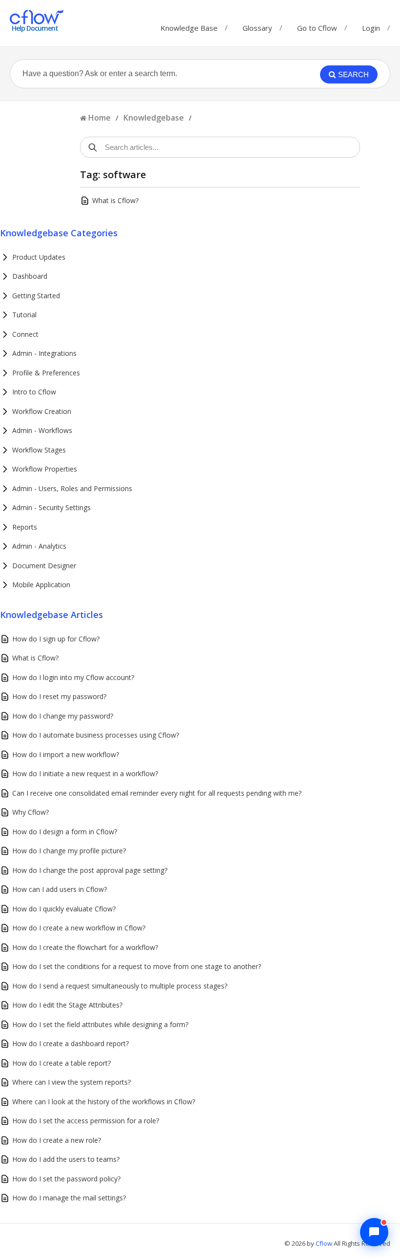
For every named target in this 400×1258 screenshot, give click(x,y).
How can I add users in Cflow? (59, 889)
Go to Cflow (317, 25)
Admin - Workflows (42, 430)
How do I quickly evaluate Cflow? (64, 908)
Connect (25, 334)
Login (371, 28)
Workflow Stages (39, 449)
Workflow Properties (44, 469)
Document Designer (44, 565)
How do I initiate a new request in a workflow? (85, 773)
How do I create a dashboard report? (70, 1043)
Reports (24, 527)
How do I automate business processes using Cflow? (95, 735)
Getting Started (36, 295)
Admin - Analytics (39, 546)
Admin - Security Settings (51, 507)
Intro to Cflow (34, 391)
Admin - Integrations (44, 353)
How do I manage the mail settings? (69, 1197)
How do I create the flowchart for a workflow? (85, 947)
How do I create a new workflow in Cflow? (78, 927)
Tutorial (24, 314)
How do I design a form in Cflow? (64, 831)
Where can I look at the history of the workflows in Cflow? (103, 1101)
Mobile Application (41, 584)
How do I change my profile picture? (69, 850)
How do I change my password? (62, 716)
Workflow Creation (41, 411)
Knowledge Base (189, 25)
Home (99, 117)
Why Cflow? (30, 812)
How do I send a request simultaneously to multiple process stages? (119, 985)
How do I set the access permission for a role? (85, 1120)
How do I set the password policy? (66, 1178)
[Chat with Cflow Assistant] (374, 1232)
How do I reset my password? (59, 696)
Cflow (325, 1243)
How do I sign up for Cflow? (56, 638)
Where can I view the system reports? (71, 1082)
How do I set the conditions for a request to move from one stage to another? (136, 966)
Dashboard (29, 276)
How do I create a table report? (61, 1063)
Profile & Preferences (46, 372)
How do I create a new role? (56, 1140)
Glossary (257, 25)
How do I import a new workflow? (65, 754)
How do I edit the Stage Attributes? (67, 1005)
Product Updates (38, 257)
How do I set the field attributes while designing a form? (100, 1024)
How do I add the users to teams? (66, 1159)
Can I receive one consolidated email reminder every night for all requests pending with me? (156, 793)
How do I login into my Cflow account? (73, 677)
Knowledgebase (153, 117)
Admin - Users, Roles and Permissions (72, 488)
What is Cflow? (115, 200)
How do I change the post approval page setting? (89, 870)
